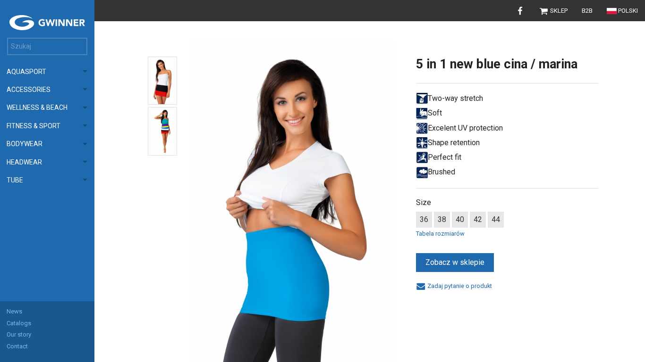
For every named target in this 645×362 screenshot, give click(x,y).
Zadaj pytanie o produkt (459, 285)
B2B (587, 10)
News (14, 311)
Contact (17, 346)
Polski (628, 10)
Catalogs (19, 323)
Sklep (558, 10)
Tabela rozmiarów (440, 233)
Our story (19, 334)
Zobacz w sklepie (454, 262)
